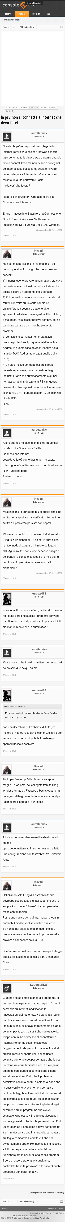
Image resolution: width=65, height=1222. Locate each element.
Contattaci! (51, 1208)
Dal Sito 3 (43, 108)
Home (8, 13)
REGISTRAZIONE (12, 108)
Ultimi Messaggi (12, 20)
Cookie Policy (58, 1213)
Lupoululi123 (38, 985)
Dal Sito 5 (9, 111)
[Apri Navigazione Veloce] (61, 27)
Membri (36, 13)
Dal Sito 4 (53, 108)
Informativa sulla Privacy (40, 1213)
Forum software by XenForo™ (25, 1216)
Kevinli (38, 250)
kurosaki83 (39, 593)
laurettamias (39, 133)
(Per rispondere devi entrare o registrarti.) (46, 1193)
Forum (21, 13)
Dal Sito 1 (24, 108)
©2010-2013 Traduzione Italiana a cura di (25, 1218)
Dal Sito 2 (34, 108)
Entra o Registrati (34, 3)
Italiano (5, 1208)
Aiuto (61, 1208)
